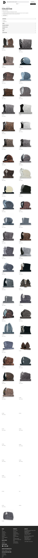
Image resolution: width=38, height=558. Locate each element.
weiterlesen (5, 15)
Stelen (14, 540)
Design (3, 555)
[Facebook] (2, 546)
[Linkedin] (7, 546)
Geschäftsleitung (4, 554)
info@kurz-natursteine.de (29, 541)
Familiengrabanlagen (15, 536)
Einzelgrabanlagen (15, 532)
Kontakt (3, 538)
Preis (3, 30)
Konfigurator (3, 531)
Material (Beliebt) (5, 25)
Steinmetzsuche (4, 532)
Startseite (3, 7)
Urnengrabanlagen (15, 541)
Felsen (14, 537)
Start (2, 530)
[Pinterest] (5, 546)
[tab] (19, 19)
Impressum (3, 541)
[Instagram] (4, 546)
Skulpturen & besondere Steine (17, 539)
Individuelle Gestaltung (16, 538)
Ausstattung (4, 32)
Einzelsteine (14, 531)
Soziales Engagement (4, 537)
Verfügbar (4, 18)
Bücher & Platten (15, 530)
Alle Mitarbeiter (4, 553)
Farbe (3, 23)
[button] (17, 3)
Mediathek (3, 536)
